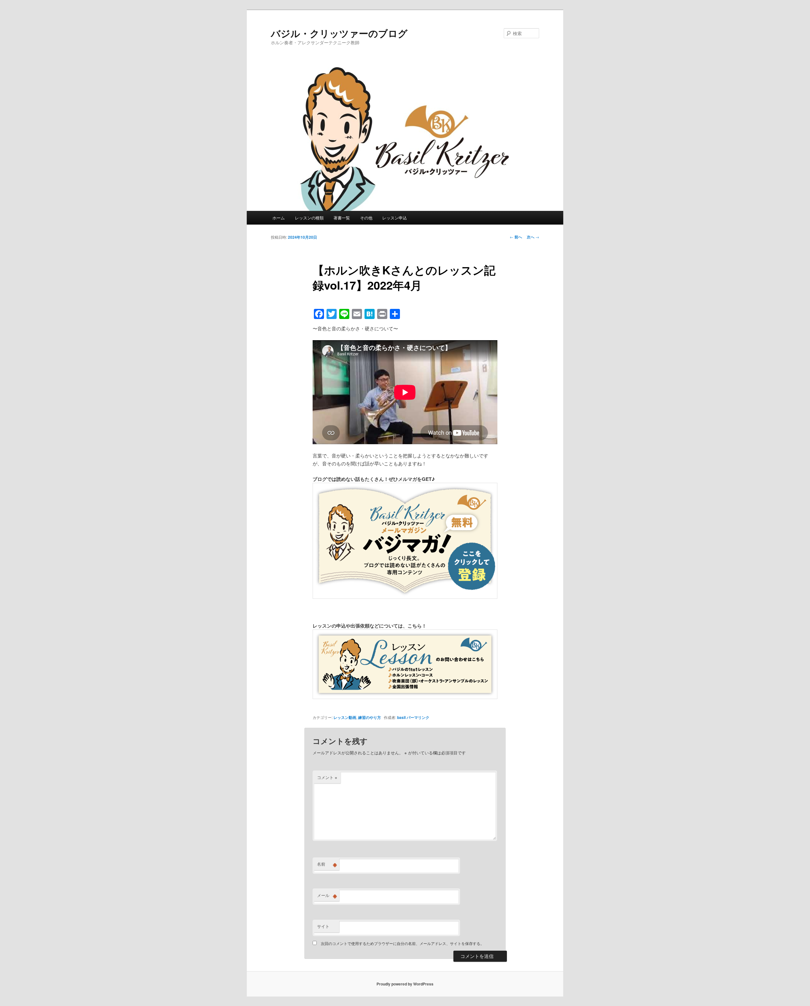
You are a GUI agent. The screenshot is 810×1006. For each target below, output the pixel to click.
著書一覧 (341, 218)
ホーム (278, 218)
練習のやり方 (369, 717)
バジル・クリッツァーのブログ (339, 33)
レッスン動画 (344, 717)
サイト (323, 926)
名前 (327, 864)
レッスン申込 (394, 218)
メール (327, 895)
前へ (516, 237)
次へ (533, 237)
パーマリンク (418, 717)
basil (401, 717)
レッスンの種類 (309, 218)
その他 (366, 218)
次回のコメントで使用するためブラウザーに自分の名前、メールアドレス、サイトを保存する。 (402, 943)
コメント (327, 777)
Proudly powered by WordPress (405, 984)
